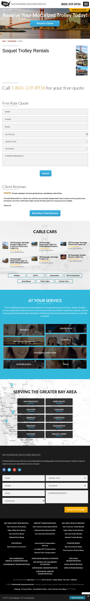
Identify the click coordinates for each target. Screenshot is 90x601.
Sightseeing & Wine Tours (45, 353)
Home (4, 41)
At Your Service (45, 300)
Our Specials (14, 598)
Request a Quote (45, 23)
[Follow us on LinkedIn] (19, 470)
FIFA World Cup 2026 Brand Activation (45, 563)
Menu (86, 4)
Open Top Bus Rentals (73, 568)
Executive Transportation (73, 559)
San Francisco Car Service (16, 547)
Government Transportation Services (45, 544)
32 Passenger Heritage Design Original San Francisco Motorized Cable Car (19, 245)
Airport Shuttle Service (24, 341)
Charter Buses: (73, 543)
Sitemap (17, 589)
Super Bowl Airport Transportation (45, 572)
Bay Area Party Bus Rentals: (16, 523)
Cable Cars (45, 231)
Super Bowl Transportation (45, 568)
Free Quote (29, 598)
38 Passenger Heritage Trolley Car (48, 258)
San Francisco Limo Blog (57, 589)
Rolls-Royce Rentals (73, 564)
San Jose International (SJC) (45, 534)
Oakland (74, 580)
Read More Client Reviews (45, 213)
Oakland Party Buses (16, 537)
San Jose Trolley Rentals (73, 534)
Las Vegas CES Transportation (45, 549)
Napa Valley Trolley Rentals (73, 530)
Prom (66, 364)
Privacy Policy (26, 589)
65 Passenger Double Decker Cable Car (77, 256)
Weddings (24, 330)
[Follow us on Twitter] (9, 470)
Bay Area (30, 580)
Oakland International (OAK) (44, 530)
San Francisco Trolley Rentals (73, 527)
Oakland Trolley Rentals (73, 537)
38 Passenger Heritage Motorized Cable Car (77, 243)
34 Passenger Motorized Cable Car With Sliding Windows (19, 261)
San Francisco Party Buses (16, 527)
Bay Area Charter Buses (73, 547)
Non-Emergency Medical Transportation (17, 559)
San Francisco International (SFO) (45, 527)
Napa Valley (57, 580)
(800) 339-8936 (71, 4)
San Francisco (47, 580)
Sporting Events (24, 364)
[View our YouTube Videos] (14, 470)
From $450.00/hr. (17, 266)
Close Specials (88, 596)
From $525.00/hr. (46, 263)
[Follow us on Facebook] (4, 470)
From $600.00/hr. (17, 252)
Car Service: (16, 543)
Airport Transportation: (45, 523)
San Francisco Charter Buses (73, 550)
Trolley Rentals (12, 41)
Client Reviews (14, 186)
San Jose (66, 580)
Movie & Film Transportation (44, 553)
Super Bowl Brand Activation (45, 558)
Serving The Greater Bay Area (45, 391)
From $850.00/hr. (75, 261)
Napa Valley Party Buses (16, 530)
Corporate (66, 340)
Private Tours (66, 328)
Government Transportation (16, 564)
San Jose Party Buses (16, 534)
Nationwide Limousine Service (21, 454)
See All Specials (77, 598)
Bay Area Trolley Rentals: (73, 523)
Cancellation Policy (40, 589)
